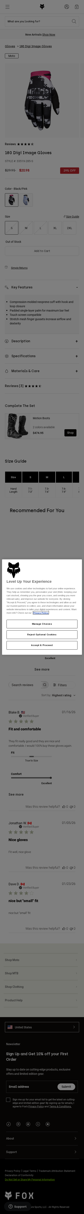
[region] (42, 607)
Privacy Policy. (41, 613)
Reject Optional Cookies (41, 634)
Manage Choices (42, 623)
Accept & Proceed (42, 645)
